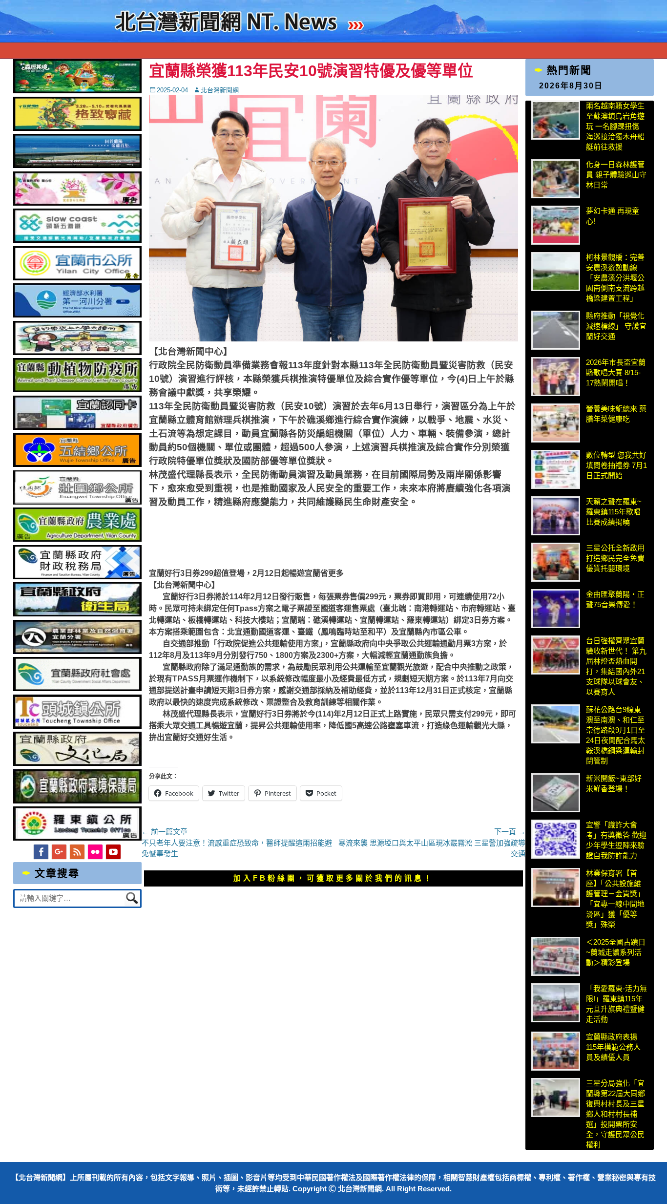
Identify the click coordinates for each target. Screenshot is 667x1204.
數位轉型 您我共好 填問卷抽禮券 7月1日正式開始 (616, 465)
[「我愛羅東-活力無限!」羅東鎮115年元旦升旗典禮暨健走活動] (555, 1002)
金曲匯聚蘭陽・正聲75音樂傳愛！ (615, 599)
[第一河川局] (77, 315)
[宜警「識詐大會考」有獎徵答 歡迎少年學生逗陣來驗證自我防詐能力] (555, 839)
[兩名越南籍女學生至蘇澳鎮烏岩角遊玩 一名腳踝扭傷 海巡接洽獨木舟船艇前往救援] (555, 120)
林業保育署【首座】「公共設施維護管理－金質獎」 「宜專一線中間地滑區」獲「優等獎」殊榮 (615, 899)
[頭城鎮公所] (77, 726)
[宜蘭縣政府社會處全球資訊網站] (77, 688)
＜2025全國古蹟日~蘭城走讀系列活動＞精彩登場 (616, 952)
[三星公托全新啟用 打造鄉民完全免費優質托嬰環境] (555, 562)
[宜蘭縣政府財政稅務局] (77, 576)
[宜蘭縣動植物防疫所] (77, 389)
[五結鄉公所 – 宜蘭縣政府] (77, 464)
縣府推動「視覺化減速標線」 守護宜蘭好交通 (616, 326)
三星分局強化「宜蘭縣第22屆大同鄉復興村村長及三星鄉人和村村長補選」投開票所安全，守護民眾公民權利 (615, 1114)
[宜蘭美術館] (77, 165)
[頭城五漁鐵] (77, 240)
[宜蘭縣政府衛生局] (77, 614)
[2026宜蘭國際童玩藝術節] (77, 90)
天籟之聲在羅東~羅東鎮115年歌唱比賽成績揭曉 (614, 511)
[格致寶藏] (77, 128)
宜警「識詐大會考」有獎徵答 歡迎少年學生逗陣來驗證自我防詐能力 (616, 840)
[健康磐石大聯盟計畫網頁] (77, 203)
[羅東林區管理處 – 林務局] (77, 651)
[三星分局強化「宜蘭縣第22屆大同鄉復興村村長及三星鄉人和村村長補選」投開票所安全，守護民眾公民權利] (555, 1097)
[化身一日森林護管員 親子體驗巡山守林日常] (555, 178)
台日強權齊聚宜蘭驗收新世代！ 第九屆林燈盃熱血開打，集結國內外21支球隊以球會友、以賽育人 (616, 666)
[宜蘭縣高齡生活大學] (77, 352)
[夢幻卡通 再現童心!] (555, 225)
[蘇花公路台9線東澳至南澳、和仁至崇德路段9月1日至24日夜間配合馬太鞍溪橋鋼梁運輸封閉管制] (555, 723)
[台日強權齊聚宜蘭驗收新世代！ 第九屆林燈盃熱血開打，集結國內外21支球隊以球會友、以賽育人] (555, 655)
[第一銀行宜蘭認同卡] (77, 427)
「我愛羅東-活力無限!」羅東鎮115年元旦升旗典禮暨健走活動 (616, 1003)
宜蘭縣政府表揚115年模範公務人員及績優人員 (613, 1047)
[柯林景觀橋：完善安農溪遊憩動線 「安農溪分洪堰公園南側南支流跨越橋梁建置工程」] (555, 271)
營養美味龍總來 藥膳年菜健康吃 (616, 413)
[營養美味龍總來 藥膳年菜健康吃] (555, 423)
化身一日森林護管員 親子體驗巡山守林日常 (616, 174)
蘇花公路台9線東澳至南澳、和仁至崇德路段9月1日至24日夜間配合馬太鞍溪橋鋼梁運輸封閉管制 (615, 735)
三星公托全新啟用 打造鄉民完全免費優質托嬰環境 (616, 558)
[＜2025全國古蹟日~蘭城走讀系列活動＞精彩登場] (555, 956)
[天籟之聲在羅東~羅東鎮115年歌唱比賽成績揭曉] (555, 515)
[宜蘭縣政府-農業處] (77, 539)
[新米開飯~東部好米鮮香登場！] (555, 792)
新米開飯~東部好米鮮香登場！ (614, 783)
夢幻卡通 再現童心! (612, 216)
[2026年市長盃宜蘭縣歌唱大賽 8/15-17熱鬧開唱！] (555, 376)
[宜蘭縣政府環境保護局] (77, 801)
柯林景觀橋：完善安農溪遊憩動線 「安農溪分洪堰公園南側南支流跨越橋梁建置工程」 (615, 277)
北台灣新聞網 (220, 90)
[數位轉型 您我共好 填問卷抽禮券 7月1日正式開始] (555, 469)
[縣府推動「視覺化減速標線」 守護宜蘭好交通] (555, 330)
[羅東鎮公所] (77, 838)
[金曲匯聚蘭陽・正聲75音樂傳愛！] (555, 608)
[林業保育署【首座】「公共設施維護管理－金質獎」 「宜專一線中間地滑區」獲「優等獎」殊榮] (555, 887)
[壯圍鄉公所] (77, 502)
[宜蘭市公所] (77, 278)
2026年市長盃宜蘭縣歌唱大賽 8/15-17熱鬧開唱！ (616, 372)
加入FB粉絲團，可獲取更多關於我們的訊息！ (333, 878)
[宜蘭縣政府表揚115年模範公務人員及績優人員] (555, 1051)
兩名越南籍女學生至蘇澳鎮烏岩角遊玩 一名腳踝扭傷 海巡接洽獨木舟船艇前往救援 (615, 126)
